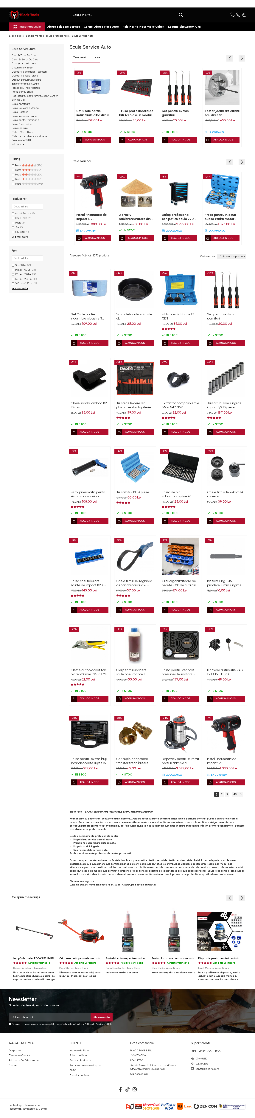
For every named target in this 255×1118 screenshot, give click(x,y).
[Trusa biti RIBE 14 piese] (135, 467)
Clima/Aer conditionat (24, 63)
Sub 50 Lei (21, 265)
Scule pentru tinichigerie (25, 120)
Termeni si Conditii (19, 1055)
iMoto (18, 222)
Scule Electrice (20, 112)
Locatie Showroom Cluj (184, 26)
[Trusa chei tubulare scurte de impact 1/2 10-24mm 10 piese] (89, 556)
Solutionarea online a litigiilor (85, 1065)
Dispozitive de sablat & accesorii (29, 71)
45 (235, 794)
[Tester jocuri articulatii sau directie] (222, 87)
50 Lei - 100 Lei (23, 269)
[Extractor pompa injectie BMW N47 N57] (181, 378)
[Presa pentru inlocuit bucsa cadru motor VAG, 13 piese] (222, 191)
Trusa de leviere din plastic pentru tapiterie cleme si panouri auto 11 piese (133, 405)
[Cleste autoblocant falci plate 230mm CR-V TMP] (89, 645)
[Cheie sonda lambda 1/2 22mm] (89, 378)
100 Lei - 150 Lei (23, 274)
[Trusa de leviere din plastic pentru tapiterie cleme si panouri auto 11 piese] (135, 378)
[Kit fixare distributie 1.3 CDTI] (181, 289)
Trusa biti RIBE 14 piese (132, 492)
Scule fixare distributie (24, 116)
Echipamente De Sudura (25, 83)
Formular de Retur (80, 1075)
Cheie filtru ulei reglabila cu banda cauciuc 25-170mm (134, 583)
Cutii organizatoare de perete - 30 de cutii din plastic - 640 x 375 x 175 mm (179, 583)
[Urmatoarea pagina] (240, 794)
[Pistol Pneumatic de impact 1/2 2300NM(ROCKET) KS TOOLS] (93, 191)
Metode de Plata (79, 1050)
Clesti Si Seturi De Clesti (25, 59)
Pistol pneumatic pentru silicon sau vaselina (88, 494)
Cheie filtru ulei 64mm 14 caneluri (225, 494)
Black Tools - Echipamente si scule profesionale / (40, 35)
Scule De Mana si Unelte (25, 108)
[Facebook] (120, 1089)
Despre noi (15, 1050)
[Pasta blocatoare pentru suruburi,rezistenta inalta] (174, 931)
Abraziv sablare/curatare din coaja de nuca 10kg (135, 217)
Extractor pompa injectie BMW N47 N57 (180, 405)
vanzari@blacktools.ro (207, 1068)
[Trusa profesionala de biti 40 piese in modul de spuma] (136, 87)
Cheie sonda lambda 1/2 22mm (89, 405)
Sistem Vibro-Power (23, 132)
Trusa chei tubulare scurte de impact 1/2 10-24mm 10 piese (88, 583)
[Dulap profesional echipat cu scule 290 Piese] (179, 191)
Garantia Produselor (80, 1060)
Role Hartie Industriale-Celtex (143, 26)
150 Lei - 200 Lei (23, 279)
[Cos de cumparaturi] (244, 15)
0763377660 (201, 1063)
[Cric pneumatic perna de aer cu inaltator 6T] (81, 931)
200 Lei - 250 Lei (24, 283)
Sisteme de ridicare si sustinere (29, 136)
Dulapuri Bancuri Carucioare (26, 79)
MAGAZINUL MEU (21, 1043)
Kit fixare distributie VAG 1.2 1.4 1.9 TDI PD (225, 672)
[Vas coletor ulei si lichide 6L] (135, 289)
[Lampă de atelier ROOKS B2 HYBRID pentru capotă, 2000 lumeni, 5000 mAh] (35, 931)
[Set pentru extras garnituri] (179, 87)
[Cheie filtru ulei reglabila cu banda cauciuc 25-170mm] (135, 556)
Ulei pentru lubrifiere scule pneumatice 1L (131, 672)
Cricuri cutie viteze (22, 67)
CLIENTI (75, 1043)
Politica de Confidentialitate (98, 1024)
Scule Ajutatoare (21, 104)
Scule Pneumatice (22, 124)
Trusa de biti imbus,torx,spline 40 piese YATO (177, 494)
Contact (13, 1065)
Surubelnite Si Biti (22, 140)
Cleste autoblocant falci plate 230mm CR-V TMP (89, 672)
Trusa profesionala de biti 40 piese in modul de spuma (136, 113)
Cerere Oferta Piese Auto (101, 26)
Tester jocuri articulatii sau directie (222, 113)
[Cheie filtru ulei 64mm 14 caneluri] (226, 467)
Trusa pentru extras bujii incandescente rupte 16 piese (89, 761)
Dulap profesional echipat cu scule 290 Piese (178, 217)
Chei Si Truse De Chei (24, 55)
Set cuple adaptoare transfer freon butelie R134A (132, 761)
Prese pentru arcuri (22, 91)
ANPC (73, 1070)
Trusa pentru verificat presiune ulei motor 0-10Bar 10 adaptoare (178, 672)
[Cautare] (180, 15)
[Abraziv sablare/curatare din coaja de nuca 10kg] (136, 191)
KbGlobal (20, 231)
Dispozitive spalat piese (25, 75)
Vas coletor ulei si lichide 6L (134, 316)
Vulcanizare (18, 144)
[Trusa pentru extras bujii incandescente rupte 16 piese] (89, 734)
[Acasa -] (27, 15)
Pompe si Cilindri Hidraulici (26, 87)
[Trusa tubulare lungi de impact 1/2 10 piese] (226, 378)
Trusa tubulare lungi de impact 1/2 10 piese (224, 405)
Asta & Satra (22, 213)
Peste (18, 165)
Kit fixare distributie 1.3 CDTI (178, 316)
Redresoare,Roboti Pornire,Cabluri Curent (35, 95)
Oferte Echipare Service (63, 26)
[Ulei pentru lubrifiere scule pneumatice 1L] (135, 645)
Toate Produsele (29, 26)
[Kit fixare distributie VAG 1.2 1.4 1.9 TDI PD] (226, 645)
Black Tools (21, 218)
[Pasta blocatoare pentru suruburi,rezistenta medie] (127, 931)
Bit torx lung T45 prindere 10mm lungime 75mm (224, 583)
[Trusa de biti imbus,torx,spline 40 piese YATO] (181, 467)
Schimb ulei (18, 99)
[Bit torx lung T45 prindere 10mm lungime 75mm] (226, 556)
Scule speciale (20, 128)
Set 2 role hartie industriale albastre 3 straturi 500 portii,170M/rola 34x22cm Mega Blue (92, 113)
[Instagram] (134, 1089)
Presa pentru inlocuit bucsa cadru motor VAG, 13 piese (220, 217)
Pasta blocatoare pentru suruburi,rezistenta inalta (182, 958)
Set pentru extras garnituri (175, 113)
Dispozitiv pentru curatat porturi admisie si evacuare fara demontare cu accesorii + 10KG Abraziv (180, 761)
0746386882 (201, 1058)
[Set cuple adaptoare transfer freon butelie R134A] (135, 734)
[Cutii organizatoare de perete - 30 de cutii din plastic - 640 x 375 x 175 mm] (181, 556)
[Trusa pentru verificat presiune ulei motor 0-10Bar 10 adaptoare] (181, 645)
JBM (17, 227)
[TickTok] (127, 1089)
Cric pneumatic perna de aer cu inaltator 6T (86, 958)
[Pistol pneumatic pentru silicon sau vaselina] (89, 467)
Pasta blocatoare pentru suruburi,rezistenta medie (136, 958)
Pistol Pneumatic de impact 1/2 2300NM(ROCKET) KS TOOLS (93, 217)
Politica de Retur (79, 1055)
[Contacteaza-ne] (232, 15)
